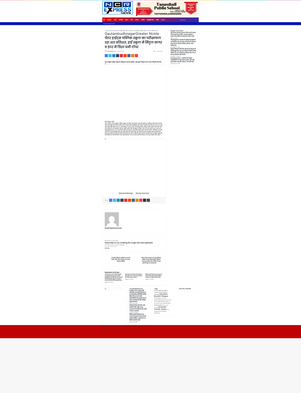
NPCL (168, 309)
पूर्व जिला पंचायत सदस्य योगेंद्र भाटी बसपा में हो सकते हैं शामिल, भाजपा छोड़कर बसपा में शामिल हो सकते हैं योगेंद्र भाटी (183, 34)
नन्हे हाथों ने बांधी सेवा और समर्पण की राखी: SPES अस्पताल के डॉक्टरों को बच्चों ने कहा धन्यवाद (133, 276)
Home (106, 30)
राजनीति (142, 20)
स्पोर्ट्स (157, 20)
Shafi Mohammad (112, 51)
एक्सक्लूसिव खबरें (150, 20)
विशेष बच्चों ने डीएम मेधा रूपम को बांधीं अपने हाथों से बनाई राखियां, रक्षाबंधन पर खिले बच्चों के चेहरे (153, 276)
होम (104, 20)
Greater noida (158, 305)
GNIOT (158, 303)
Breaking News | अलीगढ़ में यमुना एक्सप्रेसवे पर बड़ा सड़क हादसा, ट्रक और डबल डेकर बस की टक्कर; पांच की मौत (183, 60)
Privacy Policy (105, 329)
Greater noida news (143, 193)
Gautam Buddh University (159, 298)
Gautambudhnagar (112, 30)
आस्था (115, 20)
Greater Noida (147, 33)
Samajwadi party (158, 311)
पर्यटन (131, 20)
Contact (104, 330)
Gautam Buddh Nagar (126, 193)
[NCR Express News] (117, 7)
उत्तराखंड (109, 20)
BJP (155, 290)
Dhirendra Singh (161, 290)
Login (163, 20)
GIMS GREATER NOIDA (163, 301)
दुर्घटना (126, 20)
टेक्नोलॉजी (121, 20)
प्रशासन (137, 20)
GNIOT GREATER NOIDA (165, 303)
